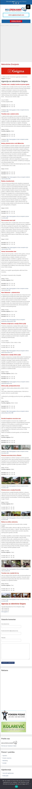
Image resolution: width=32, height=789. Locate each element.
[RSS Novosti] (13, 3)
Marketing (5, 760)
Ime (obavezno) (5, 624)
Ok (16, 786)
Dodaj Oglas (16, 21)
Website (3, 637)
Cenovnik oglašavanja (8, 773)
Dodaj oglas (5, 775)
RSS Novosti (4, 746)
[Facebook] (16, 3)
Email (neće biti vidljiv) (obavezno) (9, 631)
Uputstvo (5, 755)
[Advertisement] (16, 43)
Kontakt (4, 763)
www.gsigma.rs (5, 611)
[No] (30, 784)
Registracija (18, 1)
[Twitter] (18, 3)
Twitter (14, 746)
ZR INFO (7, 25)
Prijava (24, 1)
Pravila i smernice (7, 758)
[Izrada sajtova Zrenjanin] (13, 720)
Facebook (10, 746)
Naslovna (2, 25)
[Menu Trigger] (28, 7)
